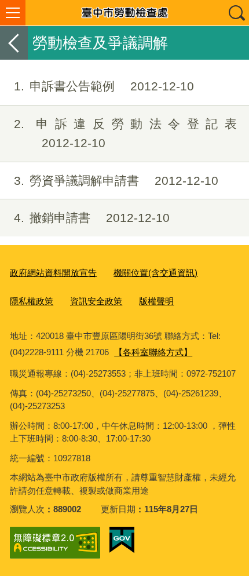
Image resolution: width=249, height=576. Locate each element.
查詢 (236, 12)
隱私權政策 (31, 301)
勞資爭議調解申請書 (116, 180)
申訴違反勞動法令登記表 (125, 133)
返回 (14, 43)
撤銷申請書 (92, 217)
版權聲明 (156, 301)
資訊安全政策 (96, 301)
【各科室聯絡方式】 (153, 352)
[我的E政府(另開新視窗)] (121, 540)
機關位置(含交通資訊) (155, 273)
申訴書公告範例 (104, 86)
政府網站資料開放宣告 (53, 273)
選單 (12, 12)
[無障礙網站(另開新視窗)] (55, 543)
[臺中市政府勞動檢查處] (124, 12)
